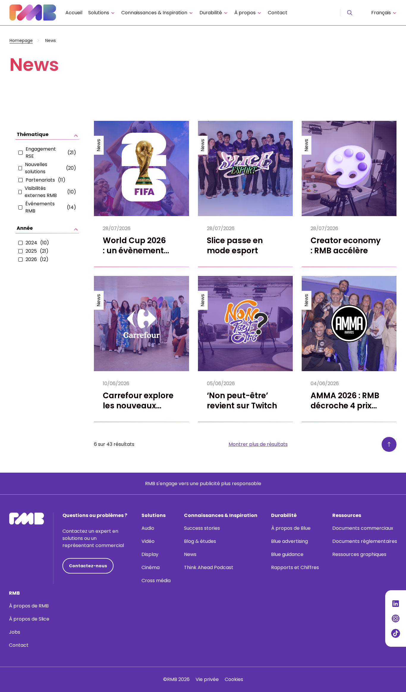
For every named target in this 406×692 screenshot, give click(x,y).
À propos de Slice (29, 619)
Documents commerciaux (362, 528)
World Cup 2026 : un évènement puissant (134, 250)
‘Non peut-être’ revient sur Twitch (242, 400)
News (190, 554)
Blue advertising (289, 541)
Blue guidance (287, 554)
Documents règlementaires (364, 541)
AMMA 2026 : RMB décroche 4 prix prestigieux (345, 405)
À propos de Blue (291, 528)
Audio (147, 528)
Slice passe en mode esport (235, 245)
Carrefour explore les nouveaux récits (138, 405)
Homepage (21, 40)
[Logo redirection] (32, 12)
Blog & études (200, 541)
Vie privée (207, 679)
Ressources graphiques (359, 554)
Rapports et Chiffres (295, 567)
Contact (277, 12)
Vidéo (148, 541)
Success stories (202, 528)
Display (149, 554)
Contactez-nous (88, 566)
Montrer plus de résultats (258, 444)
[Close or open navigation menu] (349, 12)
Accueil (73, 12)
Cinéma (150, 567)
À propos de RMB (29, 605)
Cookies (234, 679)
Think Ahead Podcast (208, 567)
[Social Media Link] (395, 603)
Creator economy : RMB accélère (346, 245)
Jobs (14, 632)
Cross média (156, 580)
